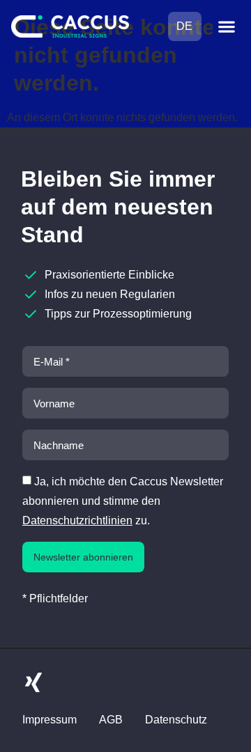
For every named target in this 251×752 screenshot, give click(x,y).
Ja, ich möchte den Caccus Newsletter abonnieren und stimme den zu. (122, 501)
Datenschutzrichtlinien (77, 520)
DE (184, 26)
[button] (226, 26)
